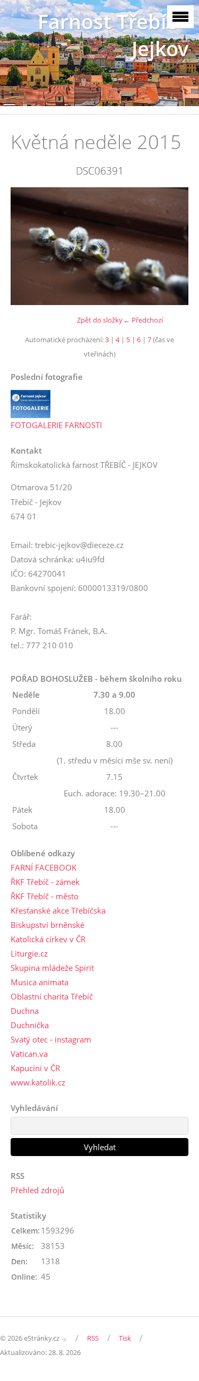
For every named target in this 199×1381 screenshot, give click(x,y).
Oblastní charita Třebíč (52, 996)
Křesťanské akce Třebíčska (58, 910)
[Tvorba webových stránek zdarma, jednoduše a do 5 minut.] (64, 1339)
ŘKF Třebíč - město (45, 896)
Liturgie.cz (29, 953)
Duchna (25, 1010)
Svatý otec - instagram (51, 1039)
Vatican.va (29, 1053)
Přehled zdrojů (37, 1190)
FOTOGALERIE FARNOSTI (56, 425)
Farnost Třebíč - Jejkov (113, 35)
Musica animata (39, 982)
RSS (93, 1338)
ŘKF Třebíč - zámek (45, 881)
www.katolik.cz (38, 1082)
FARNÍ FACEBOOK (43, 867)
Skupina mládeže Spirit (52, 967)
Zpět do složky (100, 320)
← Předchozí (143, 320)
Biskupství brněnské (47, 924)
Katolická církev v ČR (48, 939)
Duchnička (30, 1025)
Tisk (125, 1338)
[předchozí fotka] (28, 246)
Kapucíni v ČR (35, 1068)
